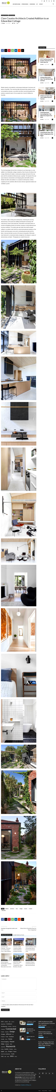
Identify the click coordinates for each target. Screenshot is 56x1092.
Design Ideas (41, 1037)
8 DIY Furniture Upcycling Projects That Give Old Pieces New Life (46, 60)
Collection (14, 1026)
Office (15, 1049)
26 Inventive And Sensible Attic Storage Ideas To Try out (31, 1030)
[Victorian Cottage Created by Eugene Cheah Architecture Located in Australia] (18, 941)
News (39, 1090)
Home (10, 1039)
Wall (5, 1056)
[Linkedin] (15, 50)
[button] (53, 4)
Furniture (11, 1036)
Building (9, 1026)
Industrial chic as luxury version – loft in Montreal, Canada (45, 1033)
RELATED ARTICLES (6, 935)
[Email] (22, 50)
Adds (9, 1021)
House (12, 1041)
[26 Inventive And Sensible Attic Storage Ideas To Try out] (23, 1030)
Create (2, 1031)
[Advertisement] (28, 9)
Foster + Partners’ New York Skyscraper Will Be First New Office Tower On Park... (46, 1043)
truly (2, 1056)
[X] (51, 1)
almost (12, 1021)
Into (11, 1044)
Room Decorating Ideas (5, 1054)
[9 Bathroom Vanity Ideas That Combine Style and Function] (46, 93)
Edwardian (4, 910)
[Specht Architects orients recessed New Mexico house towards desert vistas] (31, 941)
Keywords (10, 1046)
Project (10, 1051)
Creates (7, 1031)
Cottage (20, 908)
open (2, 1051)
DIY (37, 4)
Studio (12, 1054)
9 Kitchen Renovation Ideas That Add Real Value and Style (46, 79)
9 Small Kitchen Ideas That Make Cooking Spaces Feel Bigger (46, 134)
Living (2, 1049)
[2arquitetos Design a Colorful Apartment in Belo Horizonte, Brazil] (31, 957)
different (8, 1034)
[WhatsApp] (12, 50)
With (12, 1056)
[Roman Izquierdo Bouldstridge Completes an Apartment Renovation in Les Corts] (6, 957)
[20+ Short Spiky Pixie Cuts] (23, 1038)
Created (30, 908)
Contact (41, 4)
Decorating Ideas (16, 4)
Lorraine (42, 64)
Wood (16, 1056)
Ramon (3, 23)
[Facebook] (42, 1)
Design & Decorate (4, 15)
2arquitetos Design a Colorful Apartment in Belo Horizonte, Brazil (30, 964)
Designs (3, 1034)
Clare (17, 908)
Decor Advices (3, 944)
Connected (11, 1029)
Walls (8, 1056)
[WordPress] (54, 1)
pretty (6, 1051)
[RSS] (49, 1)
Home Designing (5, 1041)
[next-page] (4, 970)
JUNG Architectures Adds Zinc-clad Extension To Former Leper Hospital (46, 1023)
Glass (6, 1039)
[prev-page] (2, 970)
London (6, 1049)
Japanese (3, 1046)
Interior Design (25, 4)
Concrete (3, 1029)
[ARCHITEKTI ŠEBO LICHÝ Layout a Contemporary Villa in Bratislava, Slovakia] (18, 957)
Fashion (28, 1039)
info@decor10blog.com (26, 1085)
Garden (2, 1039)
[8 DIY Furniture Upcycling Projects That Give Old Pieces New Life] (46, 57)
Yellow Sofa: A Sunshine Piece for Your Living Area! (28, 929)
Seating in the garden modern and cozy (9, 929)
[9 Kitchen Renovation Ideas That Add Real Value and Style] (46, 75)
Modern (11, 1049)
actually (6, 1021)
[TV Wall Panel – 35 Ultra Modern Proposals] (23, 1023)
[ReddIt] (19, 50)
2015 (2, 1021)
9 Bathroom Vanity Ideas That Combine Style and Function (46, 97)
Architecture (4, 1026)
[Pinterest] (47, 1)
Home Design (32, 4)
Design (12, 1031)
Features (3, 1036)
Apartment (3, 1024)
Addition (7, 908)
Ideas (2, 1044)
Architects (12, 908)
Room (14, 1051)
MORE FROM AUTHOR (18, 935)
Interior (7, 1044)
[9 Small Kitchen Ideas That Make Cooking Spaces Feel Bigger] (46, 130)
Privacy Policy (44, 1090)
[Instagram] (44, 1)
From (7, 1036)
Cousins (25, 908)
